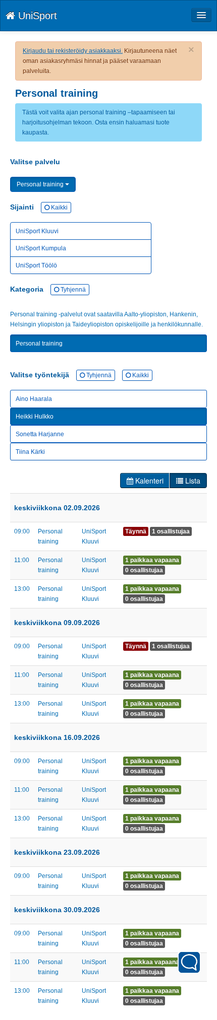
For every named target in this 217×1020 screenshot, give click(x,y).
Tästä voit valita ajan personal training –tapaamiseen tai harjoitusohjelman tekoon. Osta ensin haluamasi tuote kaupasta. (98, 122)
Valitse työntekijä (79, 375)
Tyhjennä (72, 289)
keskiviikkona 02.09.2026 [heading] (57, 508)
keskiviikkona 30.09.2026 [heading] (57, 910)
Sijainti (39, 207)
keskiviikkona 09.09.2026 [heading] (57, 623)
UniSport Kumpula (41, 248)
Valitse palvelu (35, 162)
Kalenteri (148, 480)
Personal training (41, 184)
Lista (191, 480)
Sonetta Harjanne (40, 434)
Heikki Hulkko (34, 416)
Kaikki (58, 207)
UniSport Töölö (36, 265)
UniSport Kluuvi (37, 231)
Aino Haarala (34, 398)
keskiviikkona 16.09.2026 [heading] (57, 737)
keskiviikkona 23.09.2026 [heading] (57, 852)
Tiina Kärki (30, 451)
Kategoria (48, 289)
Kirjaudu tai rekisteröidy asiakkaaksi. (73, 50)
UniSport (36, 15)
